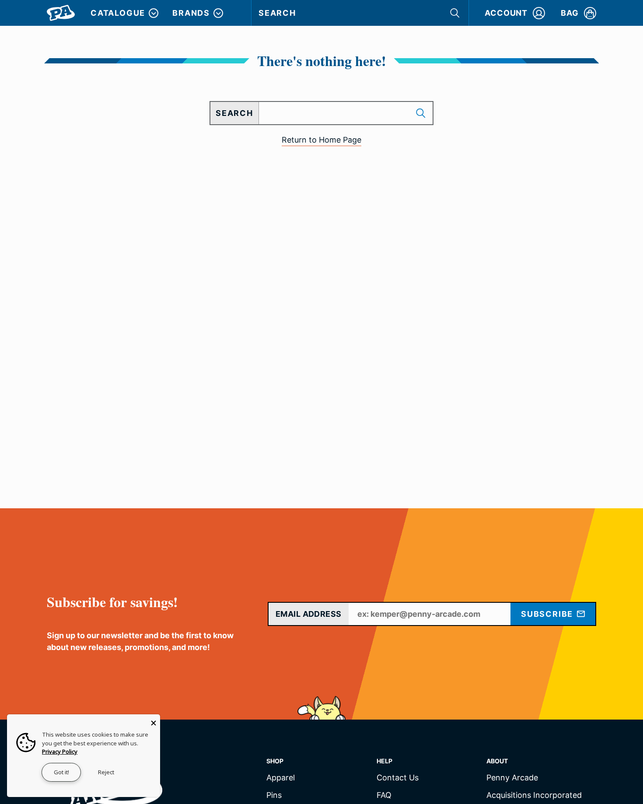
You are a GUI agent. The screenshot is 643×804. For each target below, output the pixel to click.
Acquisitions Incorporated (534, 795)
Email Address (309, 614)
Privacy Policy (59, 751)
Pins (274, 795)
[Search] (456, 13)
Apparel (280, 778)
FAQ (384, 795)
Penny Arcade (512, 778)
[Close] (153, 721)
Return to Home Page (321, 139)
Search (277, 12)
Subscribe (548, 614)
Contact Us (398, 778)
